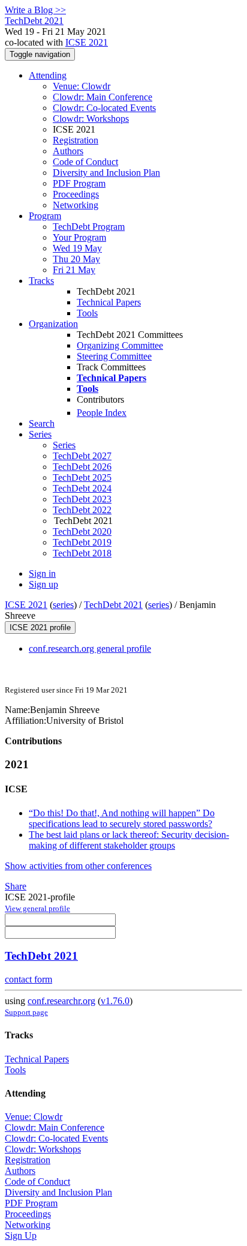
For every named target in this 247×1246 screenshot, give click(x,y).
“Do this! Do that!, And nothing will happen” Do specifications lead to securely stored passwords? (122, 818)
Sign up (43, 584)
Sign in (42, 573)
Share (15, 886)
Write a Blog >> (35, 10)
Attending (48, 75)
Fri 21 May (74, 270)
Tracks (41, 280)
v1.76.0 (115, 1001)
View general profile (37, 908)
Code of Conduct (85, 162)
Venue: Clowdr (81, 86)
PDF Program (79, 183)
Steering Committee (114, 356)
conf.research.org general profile (90, 648)
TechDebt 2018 (82, 553)
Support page (26, 1012)
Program (45, 216)
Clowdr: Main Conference (102, 97)
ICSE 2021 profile (40, 627)
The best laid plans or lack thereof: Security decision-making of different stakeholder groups (129, 839)
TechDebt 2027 (82, 456)
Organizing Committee (120, 345)
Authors (68, 151)
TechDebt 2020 (82, 531)
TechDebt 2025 (82, 477)
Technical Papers (109, 302)
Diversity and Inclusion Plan (106, 172)
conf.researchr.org (61, 1001)
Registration (75, 140)
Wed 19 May (77, 248)
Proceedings (76, 194)
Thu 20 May (76, 259)
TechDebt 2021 (113, 605)
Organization (53, 324)
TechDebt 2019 (82, 542)
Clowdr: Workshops (91, 118)
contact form (28, 979)
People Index (101, 413)
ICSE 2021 (86, 42)
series (63, 605)
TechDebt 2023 (82, 499)
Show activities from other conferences (78, 866)
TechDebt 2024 (82, 488)
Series (64, 445)
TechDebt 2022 (82, 510)
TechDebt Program (89, 226)
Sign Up (21, 1235)
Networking (75, 205)
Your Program (79, 237)
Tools (87, 313)
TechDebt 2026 (82, 467)
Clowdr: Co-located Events (104, 108)
